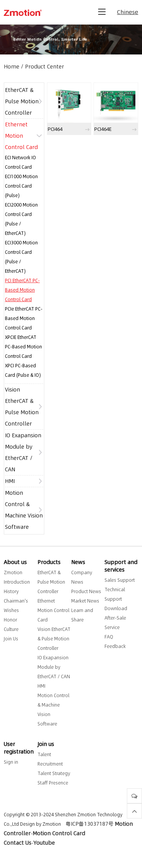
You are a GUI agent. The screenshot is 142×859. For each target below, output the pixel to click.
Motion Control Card (59, 833)
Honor (10, 620)
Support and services (121, 565)
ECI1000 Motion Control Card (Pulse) (21, 186)
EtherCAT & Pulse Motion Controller (22, 101)
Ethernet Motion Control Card (21, 136)
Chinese (127, 12)
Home (11, 66)
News (78, 562)
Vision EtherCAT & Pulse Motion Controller (53, 638)
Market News (85, 601)
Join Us (11, 638)
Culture (11, 629)
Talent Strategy (53, 773)
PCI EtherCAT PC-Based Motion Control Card (22, 290)
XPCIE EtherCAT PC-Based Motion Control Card (23, 346)
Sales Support (120, 580)
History (11, 591)
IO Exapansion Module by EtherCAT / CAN (53, 667)
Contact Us (17, 843)
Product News (86, 591)
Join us (45, 744)
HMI (10, 481)
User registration (19, 747)
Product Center (44, 66)
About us (15, 562)
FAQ (109, 637)
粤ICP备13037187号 (90, 824)
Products (49, 562)
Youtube (44, 843)
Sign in (11, 762)
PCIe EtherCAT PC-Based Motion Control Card (23, 318)
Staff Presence (52, 783)
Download (116, 608)
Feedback (115, 646)
